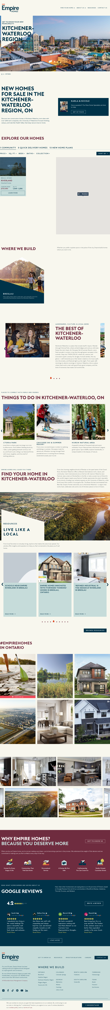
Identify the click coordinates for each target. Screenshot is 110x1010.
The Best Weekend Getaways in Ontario (86, 587)
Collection (42, 153)
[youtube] (22, 990)
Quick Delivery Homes (33, 147)
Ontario (8, 74)
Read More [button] (11, 932)
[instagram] (3, 990)
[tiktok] (12, 990)
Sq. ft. (12, 153)
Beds (21, 153)
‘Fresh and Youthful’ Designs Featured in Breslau (51, 588)
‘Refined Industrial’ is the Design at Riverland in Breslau (18, 588)
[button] (68, 7)
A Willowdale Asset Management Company (15, 980)
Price (3, 153)
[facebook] (8, 990)
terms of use (28, 1007)
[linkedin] (26, 990)
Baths (30, 153)
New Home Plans (61, 147)
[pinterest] (17, 990)
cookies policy (13, 1007)
